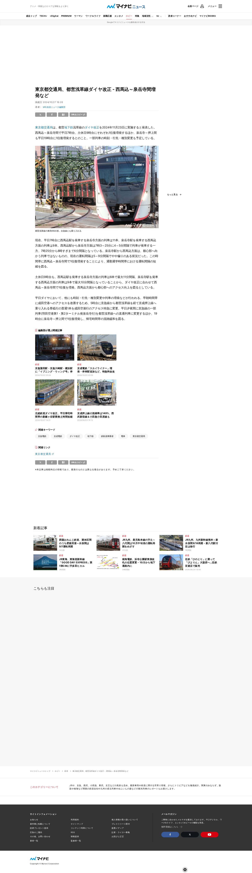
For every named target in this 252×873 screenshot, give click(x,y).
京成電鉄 (58, 436)
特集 (137, 16)
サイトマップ (77, 824)
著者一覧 (34, 841)
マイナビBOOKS (208, 16)
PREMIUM (66, 16)
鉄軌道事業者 (107, 436)
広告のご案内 (36, 832)
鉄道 (66, 771)
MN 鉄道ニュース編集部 (54, 107)
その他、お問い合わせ (40, 836)
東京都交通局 (44, 127)
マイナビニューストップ (40, 771)
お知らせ (34, 819)
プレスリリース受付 (121, 824)
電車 (123, 436)
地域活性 (146, 16)
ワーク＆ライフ (93, 16)
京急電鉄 (42, 436)
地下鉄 (68, 127)
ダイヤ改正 (92, 127)
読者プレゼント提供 (39, 828)
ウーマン (78, 16)
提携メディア (118, 828)
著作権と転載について (40, 824)
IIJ (158, 16)
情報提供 (75, 836)
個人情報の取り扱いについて (125, 819)
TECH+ (43, 16)
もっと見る (172, 194)
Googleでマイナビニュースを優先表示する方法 (126, 22)
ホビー (129, 16)
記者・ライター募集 (121, 832)
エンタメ (119, 16)
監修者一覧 (76, 841)
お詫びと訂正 (118, 836)
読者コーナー (174, 16)
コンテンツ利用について (82, 828)
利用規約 (75, 819)
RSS (73, 832)
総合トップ (31, 16)
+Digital (54, 16)
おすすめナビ (190, 16)
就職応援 (107, 16)
